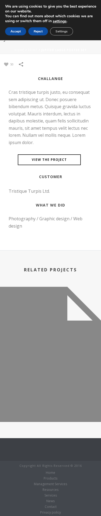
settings (60, 21)
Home (19, 50)
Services (50, 495)
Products (50, 478)
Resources (50, 490)
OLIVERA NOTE (50, 407)
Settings (61, 31)
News (50, 501)
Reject (38, 31)
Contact (51, 507)
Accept (16, 31)
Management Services (50, 484)
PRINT (33, 50)
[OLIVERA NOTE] (50, 315)
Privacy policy (50, 512)
